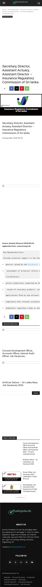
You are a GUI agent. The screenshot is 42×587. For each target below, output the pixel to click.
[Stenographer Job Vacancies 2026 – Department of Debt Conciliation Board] (11, 489)
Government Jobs (13, 9)
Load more (20, 497)
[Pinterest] (22, 88)
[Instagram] (26, 562)
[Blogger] (10, 562)
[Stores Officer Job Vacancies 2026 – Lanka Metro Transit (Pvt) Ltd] (11, 476)
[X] (16, 88)
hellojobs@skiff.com (18, 547)
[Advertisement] (21, 40)
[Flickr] (21, 562)
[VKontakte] (32, 562)
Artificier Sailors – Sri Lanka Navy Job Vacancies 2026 (20, 384)
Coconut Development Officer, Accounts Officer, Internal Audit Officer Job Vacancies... (18, 353)
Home (4, 9)
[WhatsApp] (27, 88)
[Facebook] (11, 88)
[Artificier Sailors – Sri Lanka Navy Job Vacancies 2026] (21, 370)
